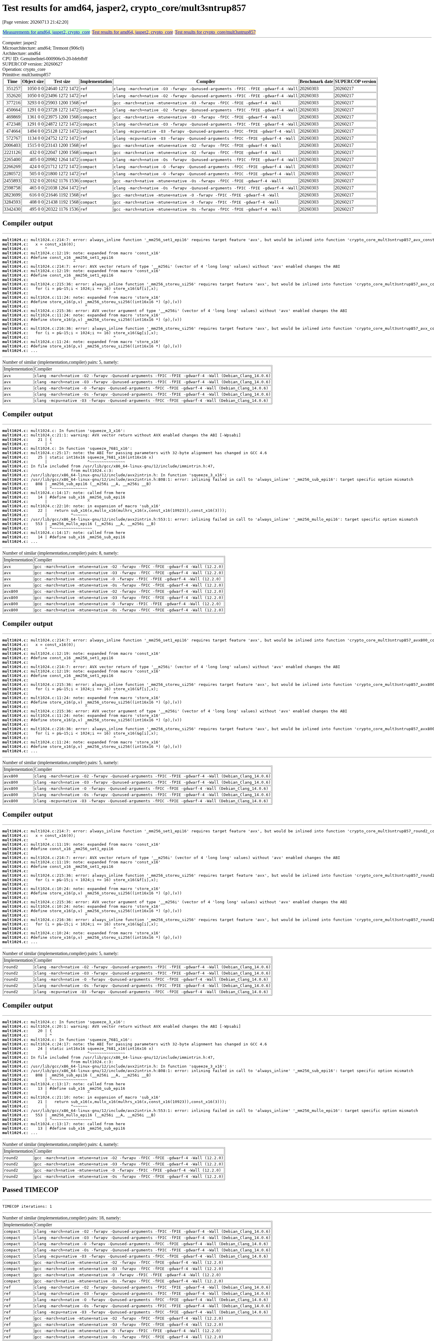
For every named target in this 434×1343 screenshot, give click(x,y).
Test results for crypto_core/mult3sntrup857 (215, 32)
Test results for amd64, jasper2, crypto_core (132, 32)
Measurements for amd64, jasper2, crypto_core (46, 32)
